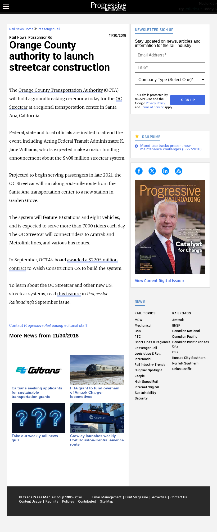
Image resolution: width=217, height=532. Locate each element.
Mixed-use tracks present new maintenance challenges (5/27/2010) (171, 147)
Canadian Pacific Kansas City (190, 344)
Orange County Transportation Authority (61, 90)
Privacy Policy (155, 103)
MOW (138, 319)
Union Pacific (182, 369)
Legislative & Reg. (148, 353)
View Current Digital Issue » (159, 281)
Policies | (68, 501)
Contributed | (87, 501)
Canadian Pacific (184, 336)
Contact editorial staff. (48, 325)
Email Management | (107, 497)
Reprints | (52, 501)
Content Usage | (30, 501)
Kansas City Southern (189, 357)
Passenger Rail (146, 347)
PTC (138, 336)
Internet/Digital (147, 387)
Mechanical (143, 325)
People (140, 375)
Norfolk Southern (185, 363)
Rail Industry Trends (150, 364)
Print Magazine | (137, 497)
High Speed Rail (146, 381)
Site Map (106, 501)
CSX (175, 352)
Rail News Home (21, 29)
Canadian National (186, 331)
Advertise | (159, 497)
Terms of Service (152, 107)
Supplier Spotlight (148, 370)
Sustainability (145, 392)
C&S (138, 331)
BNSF (176, 325)
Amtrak (178, 319)
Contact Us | (179, 497)
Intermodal (143, 359)
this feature (69, 293)
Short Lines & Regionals (152, 342)
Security (141, 398)
